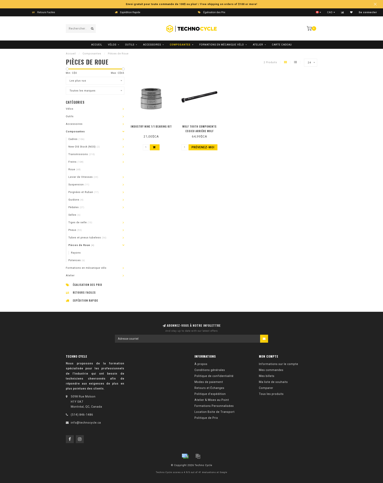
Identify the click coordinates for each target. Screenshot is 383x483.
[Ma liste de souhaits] (351, 12)
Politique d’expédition (210, 393)
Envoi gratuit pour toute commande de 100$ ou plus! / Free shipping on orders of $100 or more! (191, 4)
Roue (74, 169)
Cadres (76, 139)
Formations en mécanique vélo (221, 44)
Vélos (112, 44)
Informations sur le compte (278, 364)
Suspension (78, 184)
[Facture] (198, 456)
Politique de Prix (206, 417)
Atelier (258, 44)
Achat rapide (153, 125)
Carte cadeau (282, 44)
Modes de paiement (208, 382)
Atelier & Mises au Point (211, 399)
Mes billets (266, 376)
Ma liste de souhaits (273, 382)
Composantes (180, 44)
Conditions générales (209, 370)
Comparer (266, 388)
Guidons (76, 199)
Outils (129, 44)
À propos (200, 364)
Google (223, 472)
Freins (76, 161)
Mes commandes (271, 370)
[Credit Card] (185, 456)
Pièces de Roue (81, 245)
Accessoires (152, 44)
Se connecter (368, 12)
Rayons (76, 252)
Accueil (96, 44)
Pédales (76, 207)
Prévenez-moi (199, 125)
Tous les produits (271, 393)
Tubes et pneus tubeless (87, 237)
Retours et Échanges (209, 388)
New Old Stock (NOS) (84, 146)
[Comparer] (342, 12)
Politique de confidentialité (214, 376)
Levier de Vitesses (83, 176)
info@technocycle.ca (86, 422)
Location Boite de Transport (214, 411)
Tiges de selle (80, 222)
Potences (76, 260)
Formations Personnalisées (214, 405)
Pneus (75, 229)
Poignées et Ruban (83, 192)
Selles (74, 214)
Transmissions (81, 154)
